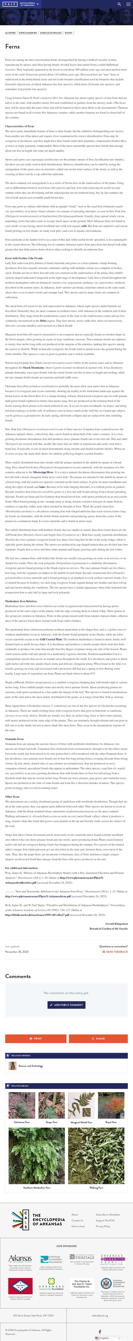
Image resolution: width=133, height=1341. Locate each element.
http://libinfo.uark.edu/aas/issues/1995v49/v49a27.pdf (37, 915)
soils (84, 226)
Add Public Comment (68, 1005)
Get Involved (78, 1226)
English (104, 1338)
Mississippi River (43, 472)
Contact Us (77, 1220)
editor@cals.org (100, 1316)
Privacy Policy (103, 1226)
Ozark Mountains (33, 368)
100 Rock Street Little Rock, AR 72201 (33, 1316)
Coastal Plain (54, 639)
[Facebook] (100, 1332)
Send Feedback (117, 952)
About (75, 1215)
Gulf (43, 639)
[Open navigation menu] (128, 4)
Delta (43, 321)
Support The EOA (105, 1220)
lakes (42, 487)
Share (100, 1039)
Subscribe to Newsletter (108, 1215)
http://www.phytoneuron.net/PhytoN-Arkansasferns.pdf (38, 896)
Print (38, 1039)
